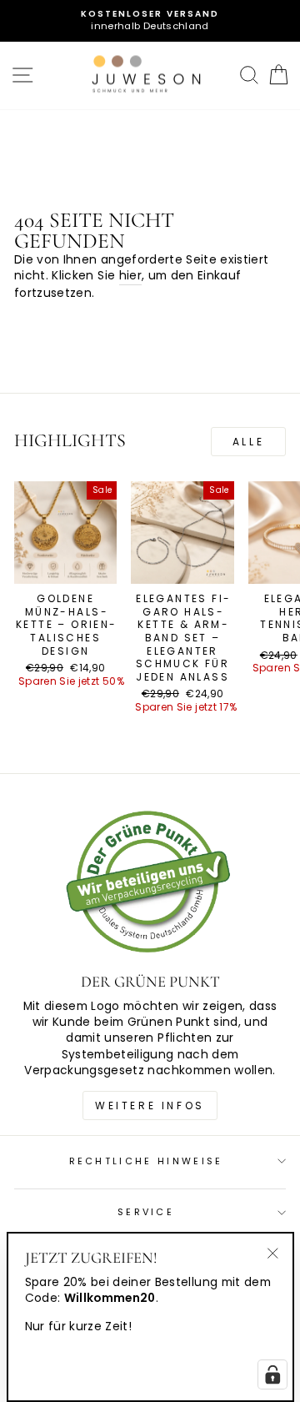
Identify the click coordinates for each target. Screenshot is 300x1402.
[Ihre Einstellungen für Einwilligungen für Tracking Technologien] (272, 1374)
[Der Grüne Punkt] (150, 883)
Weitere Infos (150, 1105)
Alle (248, 442)
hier (130, 276)
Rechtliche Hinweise (146, 1161)
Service (146, 1212)
